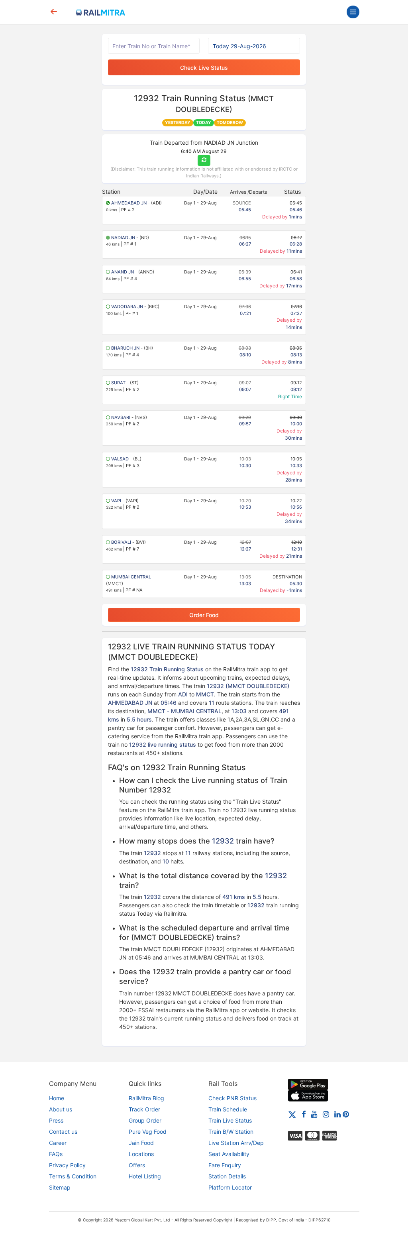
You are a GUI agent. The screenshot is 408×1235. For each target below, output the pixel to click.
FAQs (56, 1153)
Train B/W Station (230, 1131)
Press (56, 1120)
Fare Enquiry (224, 1165)
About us (60, 1109)
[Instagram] (326, 1114)
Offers (137, 1165)
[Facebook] (304, 1114)
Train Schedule (227, 1109)
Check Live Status (204, 67)
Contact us (63, 1131)
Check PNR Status (232, 1098)
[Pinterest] (346, 1114)
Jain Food (141, 1142)
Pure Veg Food (148, 1131)
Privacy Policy (67, 1165)
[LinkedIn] (337, 1114)
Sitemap (60, 1187)
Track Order (144, 1109)
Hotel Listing (145, 1176)
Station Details (227, 1176)
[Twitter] (292, 1114)
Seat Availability (228, 1153)
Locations (141, 1153)
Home (56, 1098)
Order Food (204, 615)
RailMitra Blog (146, 1098)
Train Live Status (230, 1120)
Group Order (145, 1120)
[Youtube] (314, 1114)
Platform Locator (230, 1187)
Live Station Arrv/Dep (236, 1142)
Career (58, 1142)
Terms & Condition (72, 1176)
